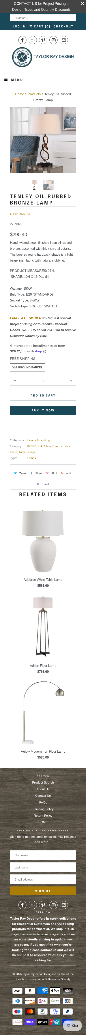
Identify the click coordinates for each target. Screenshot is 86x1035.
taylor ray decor (32, 974)
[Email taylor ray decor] (64, 40)
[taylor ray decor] (43, 58)
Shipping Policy (43, 809)
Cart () (41, 26)
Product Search (43, 782)
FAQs (43, 802)
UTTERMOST (20, 214)
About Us (43, 789)
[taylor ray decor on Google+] (33, 40)
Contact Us (43, 795)
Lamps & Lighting (38, 440)
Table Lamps (27, 452)
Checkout (63, 26)
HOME (43, 822)
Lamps (31, 458)
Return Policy (43, 815)
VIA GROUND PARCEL (27, 367)
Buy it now (43, 410)
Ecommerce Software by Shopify (49, 979)
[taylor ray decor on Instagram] (53, 40)
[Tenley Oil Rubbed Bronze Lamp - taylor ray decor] (43, 140)
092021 (32, 446)
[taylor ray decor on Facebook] (22, 40)
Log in (19, 26)
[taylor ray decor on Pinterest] (43, 40)
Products (34, 94)
